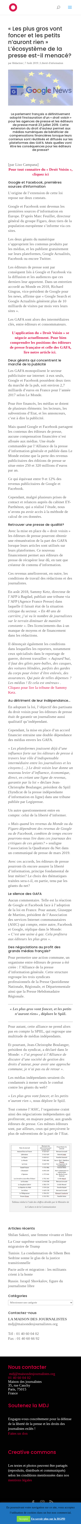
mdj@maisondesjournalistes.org (33, 1324)
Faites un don (18, 1433)
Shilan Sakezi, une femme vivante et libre (40, 1235)
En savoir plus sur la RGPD (48, 1518)
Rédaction (17, 63)
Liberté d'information (51, 63)
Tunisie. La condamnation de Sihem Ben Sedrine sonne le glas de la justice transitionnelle (39, 1258)
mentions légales (20, 1480)
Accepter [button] (23, 1518)
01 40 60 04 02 (19, 1378)
